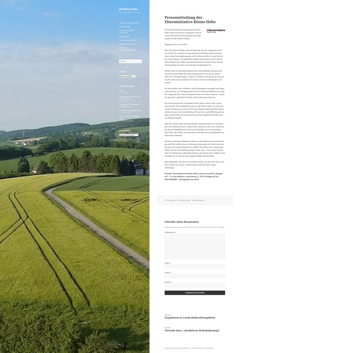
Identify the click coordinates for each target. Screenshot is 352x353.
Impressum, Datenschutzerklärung (127, 49)
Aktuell (121, 91)
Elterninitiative (199, 200)
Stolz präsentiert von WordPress (202, 348)
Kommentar (170, 232)
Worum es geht (124, 27)
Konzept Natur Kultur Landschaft (126, 31)
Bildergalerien (124, 36)
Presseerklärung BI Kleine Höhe (130, 110)
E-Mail (168, 273)
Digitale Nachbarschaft (127, 40)
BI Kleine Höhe (128, 9)
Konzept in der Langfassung (129, 105)
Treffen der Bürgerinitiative (129, 23)
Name (168, 263)
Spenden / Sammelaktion (128, 44)
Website (168, 282)
